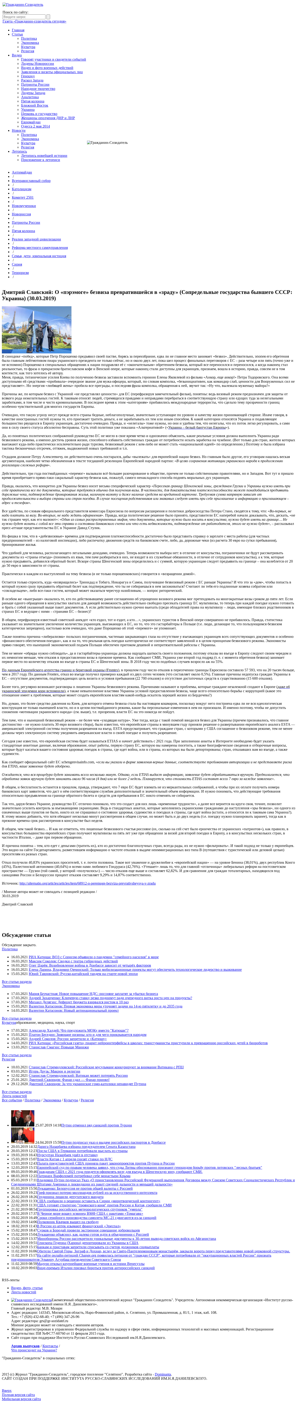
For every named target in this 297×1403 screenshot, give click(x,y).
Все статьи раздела (17, 982)
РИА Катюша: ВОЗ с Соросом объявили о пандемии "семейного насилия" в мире (94, 957)
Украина (28, 110)
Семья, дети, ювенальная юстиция (39, 256)
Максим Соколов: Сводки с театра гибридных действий (73, 961)
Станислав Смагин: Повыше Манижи (59, 1047)
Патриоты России (35, 84)
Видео (17, 55)
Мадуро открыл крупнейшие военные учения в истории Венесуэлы (91, 1264)
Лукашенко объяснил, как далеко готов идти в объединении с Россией (93, 1234)
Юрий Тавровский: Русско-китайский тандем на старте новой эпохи (83, 974)
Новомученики (24, 206)
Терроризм (20, 273)
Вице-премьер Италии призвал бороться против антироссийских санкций (96, 1268)
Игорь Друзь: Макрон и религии (54, 1071)
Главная (18, 30)
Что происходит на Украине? (34, 1350)
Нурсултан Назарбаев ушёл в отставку (67, 1155)
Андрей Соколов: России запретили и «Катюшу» (68, 1039)
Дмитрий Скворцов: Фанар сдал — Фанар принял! (69, 1080)
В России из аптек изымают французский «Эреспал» (79, 1226)
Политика (29, 38)
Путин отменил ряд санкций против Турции (96, 1125)
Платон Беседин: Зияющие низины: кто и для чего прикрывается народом (87, 1035)
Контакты (50, 1346)
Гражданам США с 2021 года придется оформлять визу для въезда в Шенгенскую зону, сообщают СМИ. (120, 1172)
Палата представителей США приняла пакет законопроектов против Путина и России (106, 1163)
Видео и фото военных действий (47, 68)
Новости (19, 130)
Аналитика (30, 97)
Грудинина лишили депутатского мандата (70, 1197)
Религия (27, 51)
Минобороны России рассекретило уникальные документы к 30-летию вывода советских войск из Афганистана (126, 1239)
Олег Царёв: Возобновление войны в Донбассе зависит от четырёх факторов (90, 965)
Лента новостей (14, 1096)
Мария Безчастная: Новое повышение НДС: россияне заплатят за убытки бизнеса (93, 994)
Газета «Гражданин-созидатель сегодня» (34, 21)
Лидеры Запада (33, 93)
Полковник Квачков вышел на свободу (68, 1222)
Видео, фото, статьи (27, 1288)
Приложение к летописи (40, 160)
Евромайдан (31, 122)
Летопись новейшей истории (44, 156)
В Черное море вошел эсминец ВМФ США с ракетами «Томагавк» (90, 1213)
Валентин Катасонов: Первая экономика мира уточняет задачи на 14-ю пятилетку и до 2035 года (105, 1006)
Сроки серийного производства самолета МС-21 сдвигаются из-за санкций (96, 1218)
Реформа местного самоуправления (40, 248)
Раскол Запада (32, 80)
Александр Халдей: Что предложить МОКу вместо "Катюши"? (79, 1030)
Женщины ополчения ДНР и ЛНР (48, 118)
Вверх (7, 1391)
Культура (28, 47)
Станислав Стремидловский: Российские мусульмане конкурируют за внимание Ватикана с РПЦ (106, 1067)
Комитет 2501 (23, 197)
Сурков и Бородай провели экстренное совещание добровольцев (88, 1230)
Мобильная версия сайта (21, 1399)
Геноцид (28, 76)
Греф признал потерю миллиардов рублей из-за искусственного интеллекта (97, 1193)
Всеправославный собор (31, 181)
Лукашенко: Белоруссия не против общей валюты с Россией (85, 1188)
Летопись (19, 151)
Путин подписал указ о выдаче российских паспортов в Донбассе (113, 1142)
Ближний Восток (34, 105)
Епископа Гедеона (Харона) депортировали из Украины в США (88, 1243)
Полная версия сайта (18, 1395)
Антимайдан (22, 172)
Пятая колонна (32, 101)
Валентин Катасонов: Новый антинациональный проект (74, 1010)
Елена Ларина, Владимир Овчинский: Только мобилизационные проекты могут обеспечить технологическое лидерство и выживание (135, 970)
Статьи (17, 34)
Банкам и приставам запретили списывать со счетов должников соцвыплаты (98, 1247)
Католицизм (21, 189)
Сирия (17, 264)
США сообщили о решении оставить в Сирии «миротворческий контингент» (98, 1201)
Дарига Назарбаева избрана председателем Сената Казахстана (86, 1147)
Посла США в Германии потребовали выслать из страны (82, 1151)
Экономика (30, 43)
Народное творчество (38, 89)
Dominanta (163, 1374)
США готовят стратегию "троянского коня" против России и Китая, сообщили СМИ (104, 1205)
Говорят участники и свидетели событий (53, 59)
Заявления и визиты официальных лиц (52, 72)
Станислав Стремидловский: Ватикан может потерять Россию (78, 1075)
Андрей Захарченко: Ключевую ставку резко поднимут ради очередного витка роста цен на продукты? (110, 998)
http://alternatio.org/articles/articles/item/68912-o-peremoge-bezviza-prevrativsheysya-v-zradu (87, 883)
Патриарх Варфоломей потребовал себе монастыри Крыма (83, 1176)
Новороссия (21, 214)
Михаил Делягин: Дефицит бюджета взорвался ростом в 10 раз (79, 1002)
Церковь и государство (39, 114)
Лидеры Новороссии (37, 64)
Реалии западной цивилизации (36, 239)
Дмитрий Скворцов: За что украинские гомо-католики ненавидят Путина (87, 1084)
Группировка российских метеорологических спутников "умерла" (89, 1209)
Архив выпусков (25, 1346)
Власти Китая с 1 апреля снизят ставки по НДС (75, 1159)
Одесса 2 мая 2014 (35, 126)
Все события (12, 1100)
